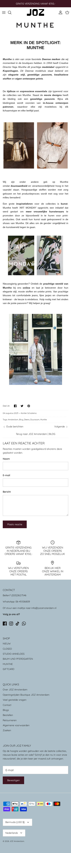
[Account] (59, 12)
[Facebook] (5, 624)
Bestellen (8, 715)
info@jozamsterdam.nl (43, 608)
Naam (6, 458)
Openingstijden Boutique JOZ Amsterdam (26, 694)
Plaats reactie (14, 524)
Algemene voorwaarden (16, 725)
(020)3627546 (18, 595)
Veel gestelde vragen (14, 699)
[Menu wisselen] (4, 12)
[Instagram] (11, 624)
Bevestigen (13, 780)
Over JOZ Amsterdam (15, 689)
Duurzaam (34, 419)
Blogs (6, 710)
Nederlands (11, 832)
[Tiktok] (17, 624)
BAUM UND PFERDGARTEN (18, 658)
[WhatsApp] (24, 624)
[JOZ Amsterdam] (35, 12)
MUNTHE (8, 664)
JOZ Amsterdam (17, 841)
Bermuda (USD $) (15, 822)
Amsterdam (13, 419)
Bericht (7, 491)
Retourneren (10, 720)
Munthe (43, 419)
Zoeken (7, 730)
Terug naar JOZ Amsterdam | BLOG (35, 434)
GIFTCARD (8, 669)
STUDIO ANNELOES (13, 653)
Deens (26, 419)
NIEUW (7, 643)
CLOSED (7, 648)
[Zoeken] (11, 12)
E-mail (6, 475)
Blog (21, 419)
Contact (7, 705)
